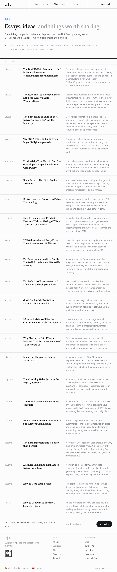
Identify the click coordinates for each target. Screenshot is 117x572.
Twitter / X (89, 546)
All (6, 45)
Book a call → (106, 4)
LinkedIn (89, 550)
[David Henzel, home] (15, 4)
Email (87, 542)
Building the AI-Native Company (27, 45)
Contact (76, 4)
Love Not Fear (91, 558)
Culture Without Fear (57, 45)
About (36, 4)
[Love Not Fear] (8, 553)
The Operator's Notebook (84, 45)
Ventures (46, 4)
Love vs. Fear (47, 49)
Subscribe (104, 524)
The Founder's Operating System (21, 49)
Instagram (89, 554)
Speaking (65, 4)
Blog (56, 4)
